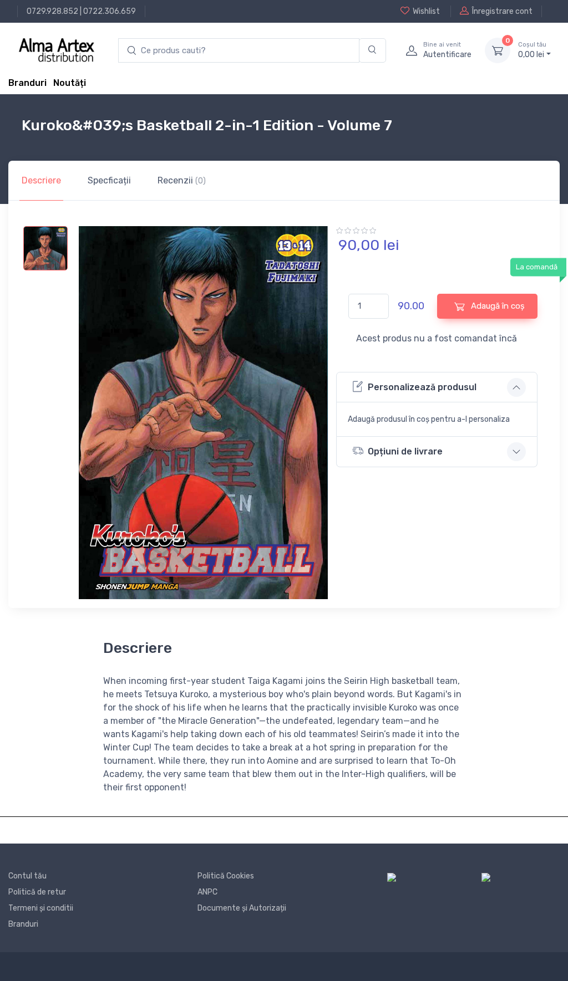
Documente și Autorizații (241, 908)
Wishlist (426, 11)
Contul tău (27, 876)
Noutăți (69, 83)
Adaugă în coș (497, 306)
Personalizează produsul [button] (422, 387)
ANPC (207, 892)
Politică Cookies (225, 876)
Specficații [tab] (109, 180)
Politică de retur (37, 892)
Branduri (27, 83)
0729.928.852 (52, 11)
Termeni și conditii (40, 908)
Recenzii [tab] (182, 180)
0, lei (532, 50)
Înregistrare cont (502, 11)
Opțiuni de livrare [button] (405, 451)
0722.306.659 (109, 11)
